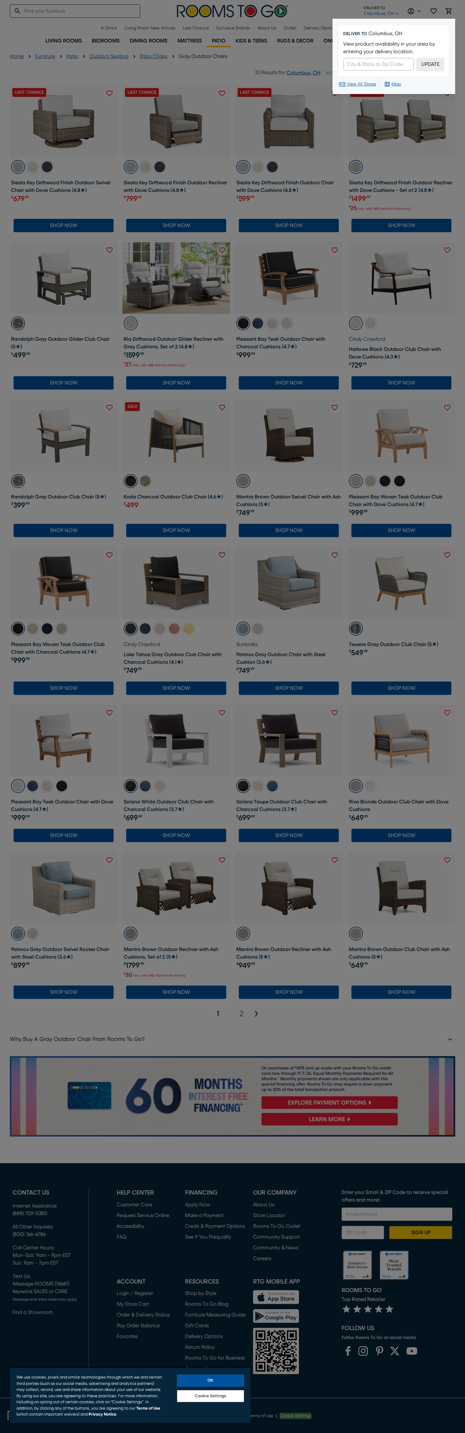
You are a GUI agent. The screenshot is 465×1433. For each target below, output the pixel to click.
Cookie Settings (210, 1396)
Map (396, 84)
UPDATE (430, 64)
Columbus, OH (385, 33)
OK (210, 1381)
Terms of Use (148, 1408)
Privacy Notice (102, 1414)
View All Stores (361, 84)
